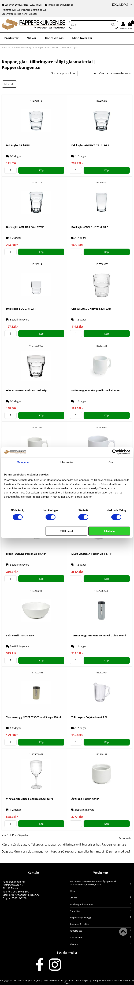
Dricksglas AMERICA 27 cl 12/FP (90, 145)
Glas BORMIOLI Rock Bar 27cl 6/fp (26, 390)
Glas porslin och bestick (46, 47)
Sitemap (74, 943)
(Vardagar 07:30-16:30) (22, 4)
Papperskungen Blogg (80, 917)
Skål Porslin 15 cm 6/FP (20, 635)
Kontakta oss (54, 38)
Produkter (11, 38)
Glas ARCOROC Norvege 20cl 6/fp (91, 308)
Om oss (73, 897)
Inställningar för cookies (81, 904)
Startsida (6, 47)
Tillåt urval (66, 531)
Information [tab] (67, 461)
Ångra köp (75, 910)
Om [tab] (111, 461)
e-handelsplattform (111, 980)
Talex (67, 983)
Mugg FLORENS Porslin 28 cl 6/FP (26, 553)
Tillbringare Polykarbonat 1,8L (89, 717)
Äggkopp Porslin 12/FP (85, 798)
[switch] (50, 517)
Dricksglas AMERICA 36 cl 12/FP (25, 227)
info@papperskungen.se (60, 4)
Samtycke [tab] (23, 461)
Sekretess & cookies (79, 924)
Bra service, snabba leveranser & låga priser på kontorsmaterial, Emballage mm (93, 883)
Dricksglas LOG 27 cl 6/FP (21, 308)
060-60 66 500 (12, 4)
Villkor (31, 38)
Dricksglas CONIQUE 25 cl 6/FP (89, 227)
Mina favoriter (82, 38)
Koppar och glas (70, 47)
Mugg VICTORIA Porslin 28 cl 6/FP (91, 553)
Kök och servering (23, 47)
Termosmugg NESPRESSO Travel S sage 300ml (33, 717)
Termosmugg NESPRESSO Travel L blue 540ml (98, 635)
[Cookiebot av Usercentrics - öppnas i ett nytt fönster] (114, 452)
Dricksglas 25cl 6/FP (18, 145)
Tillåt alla (109, 531)
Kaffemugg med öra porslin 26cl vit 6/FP (95, 390)
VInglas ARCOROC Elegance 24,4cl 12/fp (29, 798)
